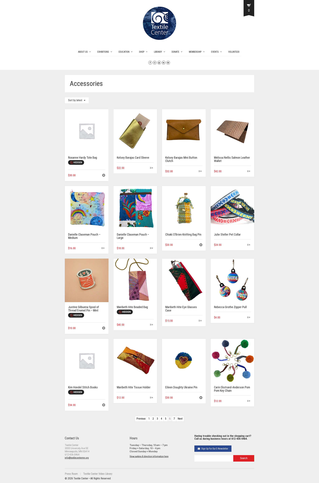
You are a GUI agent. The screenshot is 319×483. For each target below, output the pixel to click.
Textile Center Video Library (97, 473)
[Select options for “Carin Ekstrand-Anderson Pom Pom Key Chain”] (249, 401)
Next (180, 418)
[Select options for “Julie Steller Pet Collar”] (249, 245)
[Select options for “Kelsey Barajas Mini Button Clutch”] (200, 171)
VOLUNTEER (233, 51)
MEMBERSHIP (195, 51)
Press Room (71, 473)
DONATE (175, 51)
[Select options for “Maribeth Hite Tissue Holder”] (152, 398)
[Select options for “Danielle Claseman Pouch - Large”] (152, 248)
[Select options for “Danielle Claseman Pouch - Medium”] (103, 248)
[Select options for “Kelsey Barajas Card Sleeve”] (152, 168)
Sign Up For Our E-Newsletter (214, 448)
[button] (103, 176)
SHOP (141, 51)
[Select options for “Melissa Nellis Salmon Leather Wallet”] (249, 171)
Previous (141, 418)
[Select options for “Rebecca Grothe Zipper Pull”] (249, 318)
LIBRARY (158, 51)
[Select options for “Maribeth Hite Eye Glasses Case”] (200, 321)
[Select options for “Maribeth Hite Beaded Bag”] (152, 325)
